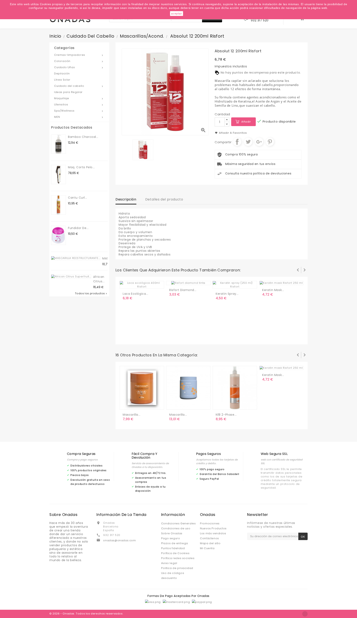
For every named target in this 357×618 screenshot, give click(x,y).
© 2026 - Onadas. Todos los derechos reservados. (86, 614)
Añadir (246, 122)
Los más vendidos (213, 533)
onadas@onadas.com (119, 540)
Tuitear (248, 142)
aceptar (176, 13)
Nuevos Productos (213, 528)
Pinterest (270, 142)
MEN (79, 117)
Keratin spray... (227, 294)
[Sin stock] (219, 404)
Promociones (210, 523)
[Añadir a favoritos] (135, 284)
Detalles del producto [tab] (164, 199)
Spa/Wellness (79, 111)
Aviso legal (169, 563)
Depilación (62, 73)
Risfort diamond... (182, 290)
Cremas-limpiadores (79, 55)
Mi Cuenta (207, 548)
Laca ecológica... (135, 294)
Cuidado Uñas (79, 67)
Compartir (237, 142)
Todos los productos (91, 293)
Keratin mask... (273, 290)
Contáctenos (209, 538)
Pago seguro (170, 538)
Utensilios (79, 104)
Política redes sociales (178, 558)
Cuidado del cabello (79, 86)
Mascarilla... (131, 415)
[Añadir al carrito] (126, 284)
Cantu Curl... (77, 198)
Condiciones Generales (178, 523)
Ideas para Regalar (68, 92)
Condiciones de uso (175, 528)
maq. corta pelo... (81, 167)
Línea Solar (62, 80)
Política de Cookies (175, 553)
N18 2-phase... (226, 415)
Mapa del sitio (210, 543)
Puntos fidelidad (173, 548)
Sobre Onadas (171, 533)
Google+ (259, 142)
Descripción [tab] (125, 199)
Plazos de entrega (174, 543)
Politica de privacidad (177, 568)
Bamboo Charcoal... (83, 137)
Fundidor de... (78, 228)
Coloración (79, 61)
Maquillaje (79, 98)
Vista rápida (143, 284)
